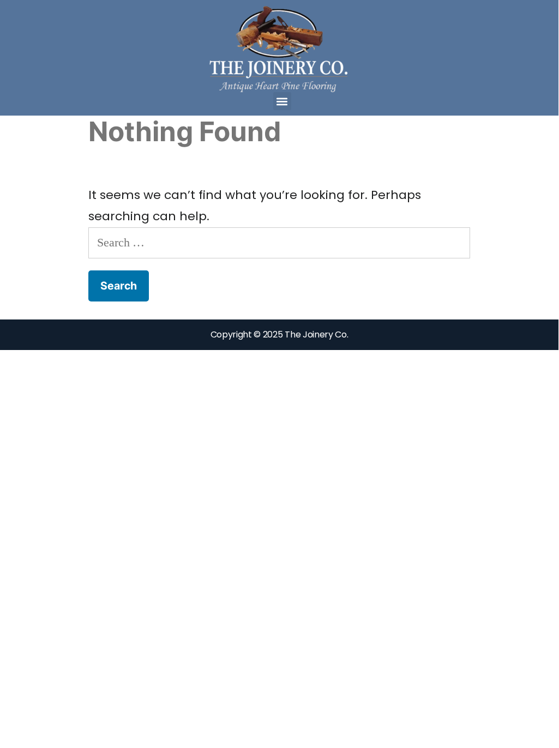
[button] (282, 101)
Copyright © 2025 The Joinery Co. (279, 334)
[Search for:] (279, 242)
